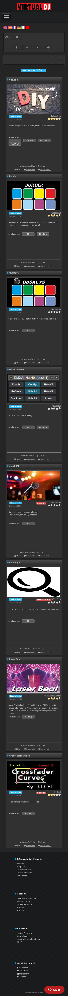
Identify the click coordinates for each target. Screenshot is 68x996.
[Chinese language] (27, 27)
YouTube (23, 970)
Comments (30, 170)
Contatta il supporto (26, 898)
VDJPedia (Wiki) (24, 904)
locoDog (57, 116)
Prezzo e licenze (24, 872)
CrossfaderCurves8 (19, 756)
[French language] (14, 27)
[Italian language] (23, 27)
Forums (20, 910)
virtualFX (13, 80)
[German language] (19, 27)
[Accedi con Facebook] (16, 47)
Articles (20, 907)
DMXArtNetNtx (16, 369)
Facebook (23, 967)
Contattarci (22, 936)
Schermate (22, 876)
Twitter (22, 977)
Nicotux (57, 406)
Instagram (24, 974)
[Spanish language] (10, 27)
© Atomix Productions (34, 993)
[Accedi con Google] (48, 47)
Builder (13, 176)
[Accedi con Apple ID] (37, 47)
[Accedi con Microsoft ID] (27, 47)
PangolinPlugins (54, 695)
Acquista (21, 866)
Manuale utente (24, 901)
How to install (45, 170)
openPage (14, 562)
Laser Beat (14, 659)
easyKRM (14, 466)
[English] (5, 27)
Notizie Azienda (24, 933)
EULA (19, 942)
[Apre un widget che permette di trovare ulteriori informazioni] (54, 990)
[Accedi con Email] (17, 37)
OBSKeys (14, 273)
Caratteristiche (24, 869)
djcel (59, 792)
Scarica (20, 863)
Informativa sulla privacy (28, 939)
